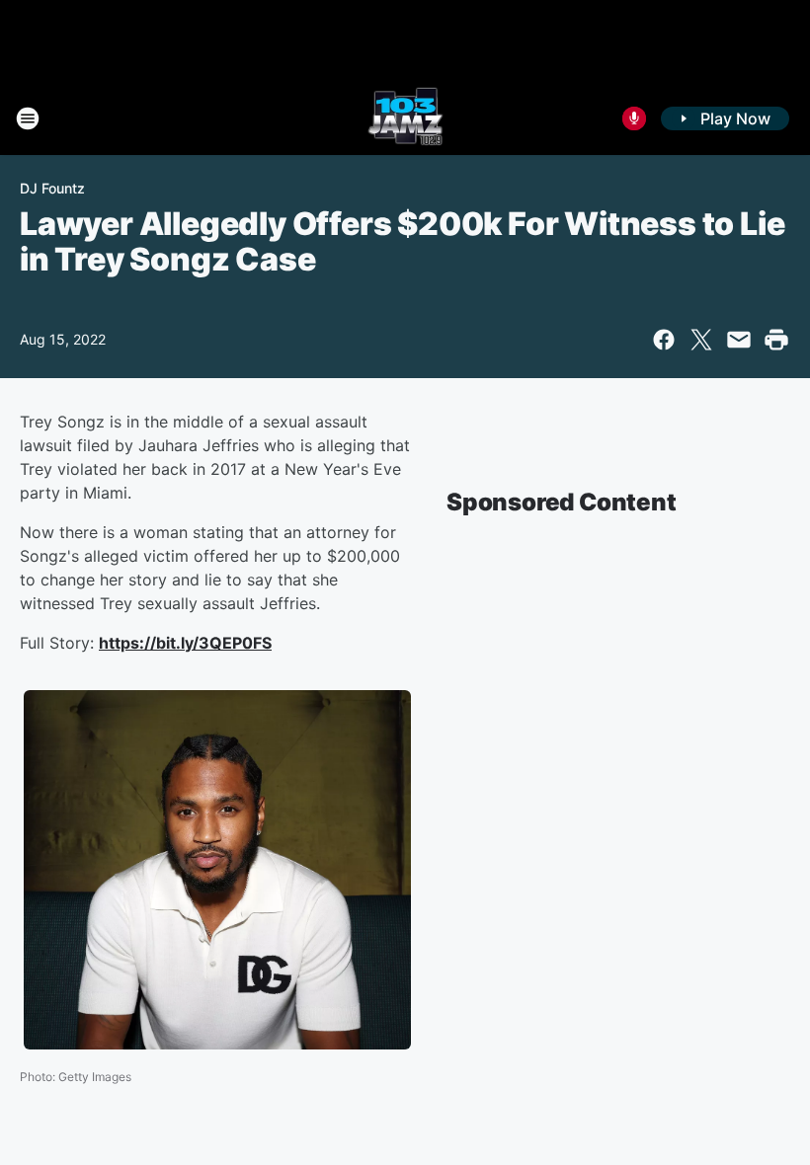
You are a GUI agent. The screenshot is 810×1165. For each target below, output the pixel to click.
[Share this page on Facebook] (664, 339)
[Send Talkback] (634, 118)
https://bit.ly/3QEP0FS (185, 643)
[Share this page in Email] (739, 339)
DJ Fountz (52, 188)
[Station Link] (405, 118)
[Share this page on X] (701, 339)
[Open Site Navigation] (28, 118)
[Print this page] (776, 339)
